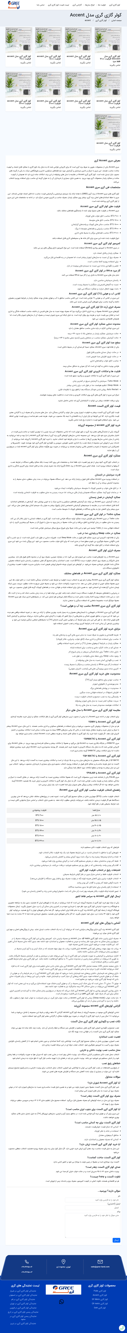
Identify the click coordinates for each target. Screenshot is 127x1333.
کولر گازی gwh (88, 993)
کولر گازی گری (114, 4)
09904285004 (26, 1266)
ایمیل (118, 1203)
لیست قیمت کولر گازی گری (58, 4)
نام (119, 1196)
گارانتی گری (77, 4)
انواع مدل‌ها (90, 4)
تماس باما (40, 4)
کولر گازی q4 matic (90, 938)
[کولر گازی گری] (13, 4)
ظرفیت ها (102, 4)
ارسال (116, 1240)
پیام (118, 1211)
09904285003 (26, 1272)
